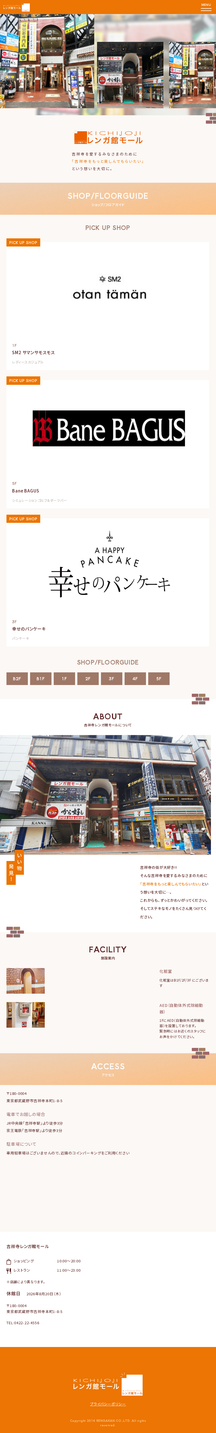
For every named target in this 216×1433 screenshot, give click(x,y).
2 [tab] (199, 62)
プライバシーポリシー (108, 1404)
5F (159, 678)
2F (88, 678)
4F (135, 678)
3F (111, 678)
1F (64, 678)
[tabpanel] (108, 113)
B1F (41, 678)
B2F (17, 678)
